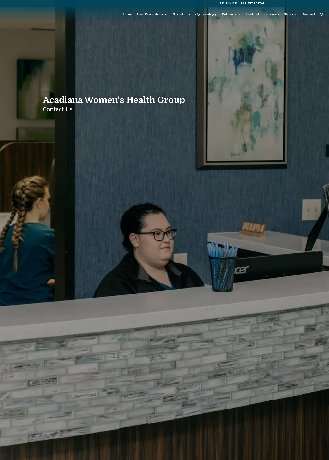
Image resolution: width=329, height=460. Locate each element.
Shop (288, 14)
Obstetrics (181, 14)
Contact (308, 14)
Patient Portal (252, 3)
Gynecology (206, 14)
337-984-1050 (228, 3)
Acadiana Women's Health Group (114, 100)
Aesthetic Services (262, 14)
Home (126, 14)
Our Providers (150, 14)
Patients (229, 14)
